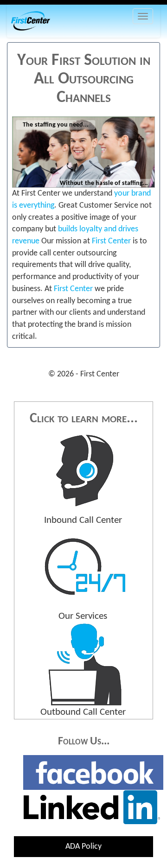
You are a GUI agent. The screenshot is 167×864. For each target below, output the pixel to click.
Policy (83, 847)
